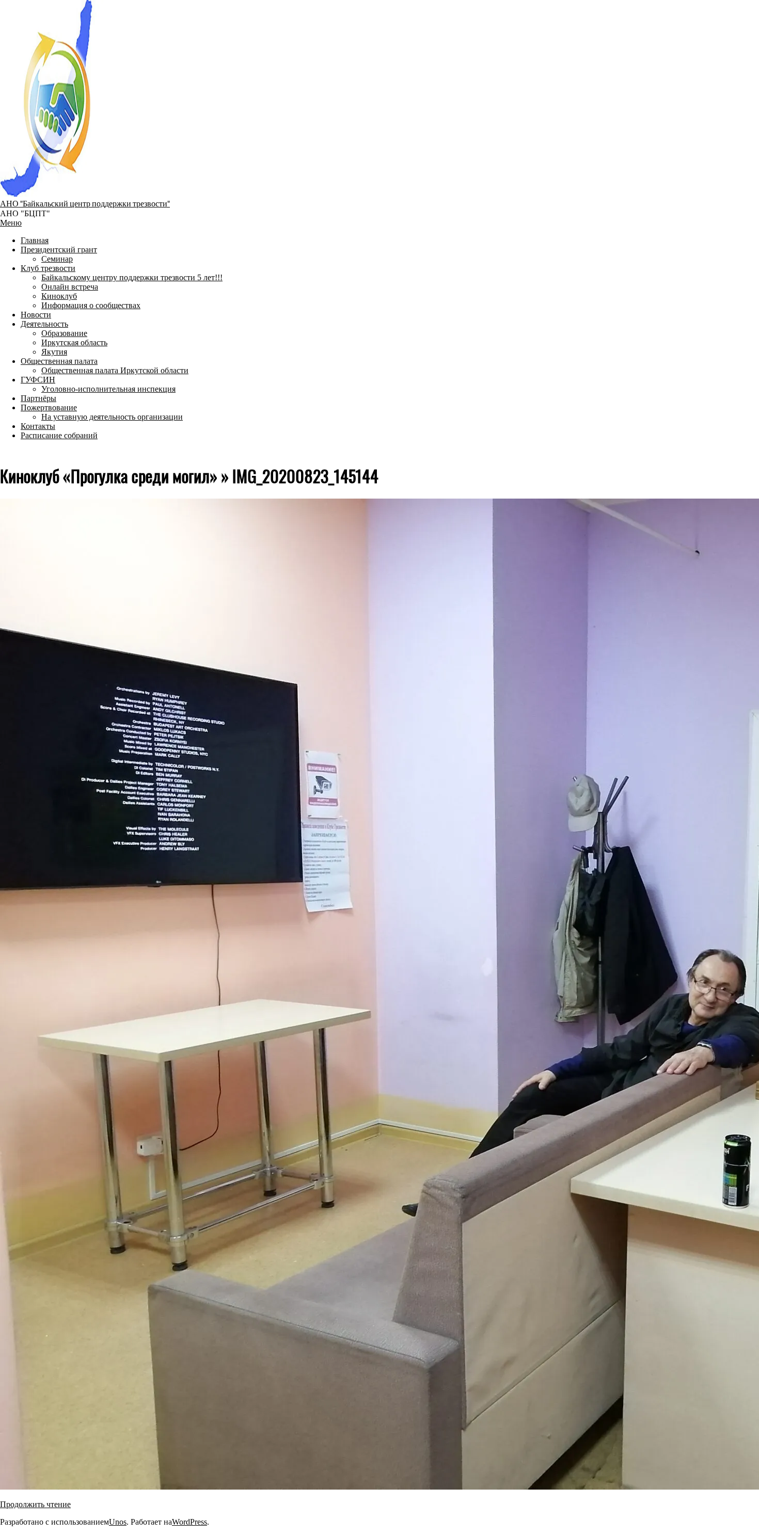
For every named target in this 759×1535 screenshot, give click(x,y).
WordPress (189, 1521)
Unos (117, 1521)
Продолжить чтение (35, 1504)
